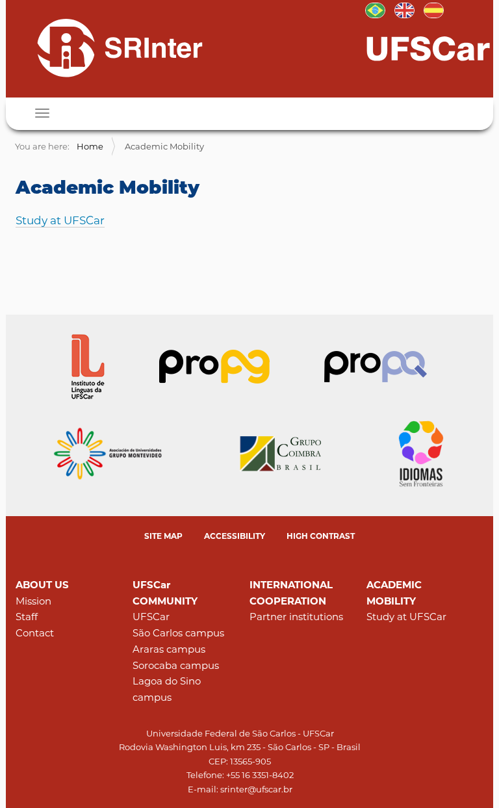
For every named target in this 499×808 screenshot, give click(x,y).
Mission (33, 601)
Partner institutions (296, 616)
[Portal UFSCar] (428, 47)
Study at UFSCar (60, 220)
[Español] (434, 9)
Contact (35, 633)
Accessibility (234, 536)
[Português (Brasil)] (375, 9)
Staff (27, 616)
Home (90, 146)
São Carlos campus (178, 633)
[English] (108, 47)
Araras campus (169, 649)
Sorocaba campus (176, 665)
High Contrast (321, 536)
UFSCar (151, 616)
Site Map (163, 536)
